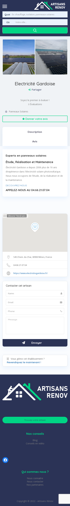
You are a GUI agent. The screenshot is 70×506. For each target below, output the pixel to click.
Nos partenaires (35, 484)
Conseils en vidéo (35, 443)
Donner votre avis (36, 118)
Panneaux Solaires (18, 111)
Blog (35, 440)
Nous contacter (35, 481)
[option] (19, 57)
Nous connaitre (35, 478)
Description (35, 131)
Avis (34, 141)
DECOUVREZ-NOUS (16, 185)
